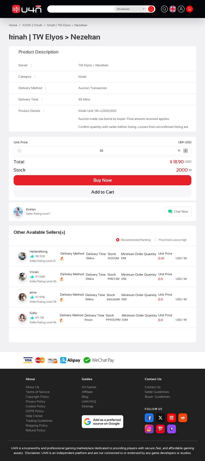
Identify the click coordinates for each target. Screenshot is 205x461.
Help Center (34, 416)
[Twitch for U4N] (171, 429)
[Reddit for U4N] (182, 417)
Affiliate (87, 392)
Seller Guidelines (157, 392)
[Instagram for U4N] (149, 429)
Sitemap (87, 406)
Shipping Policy (37, 425)
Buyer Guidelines (157, 396)
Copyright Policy (37, 396)
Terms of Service (38, 392)
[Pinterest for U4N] (160, 429)
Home (13, 25)
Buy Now (102, 180)
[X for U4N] (160, 417)
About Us (32, 387)
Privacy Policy (35, 401)
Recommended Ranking (136, 239)
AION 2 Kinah (32, 25)
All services (123, 9)
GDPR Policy (35, 411)
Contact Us (153, 387)
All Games (89, 387)
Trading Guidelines (39, 420)
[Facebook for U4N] (149, 417)
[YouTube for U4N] (171, 417)
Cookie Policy (35, 406)
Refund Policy (35, 430)
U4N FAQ (89, 401)
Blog (85, 396)
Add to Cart (102, 192)
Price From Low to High (173, 239)
